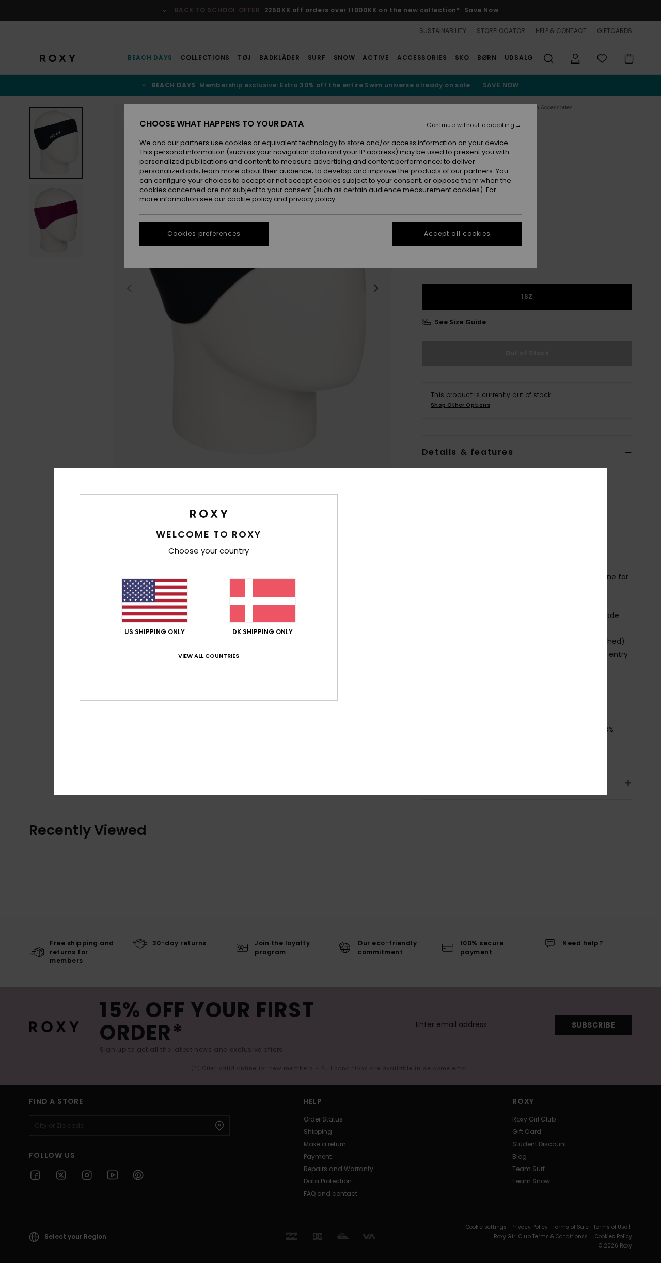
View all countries (208, 656)
